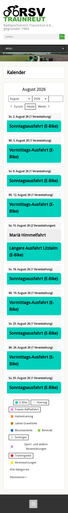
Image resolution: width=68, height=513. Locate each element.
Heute (31, 106)
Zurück (18, 106)
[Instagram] (33, 504)
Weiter (42, 106)
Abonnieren (17, 477)
